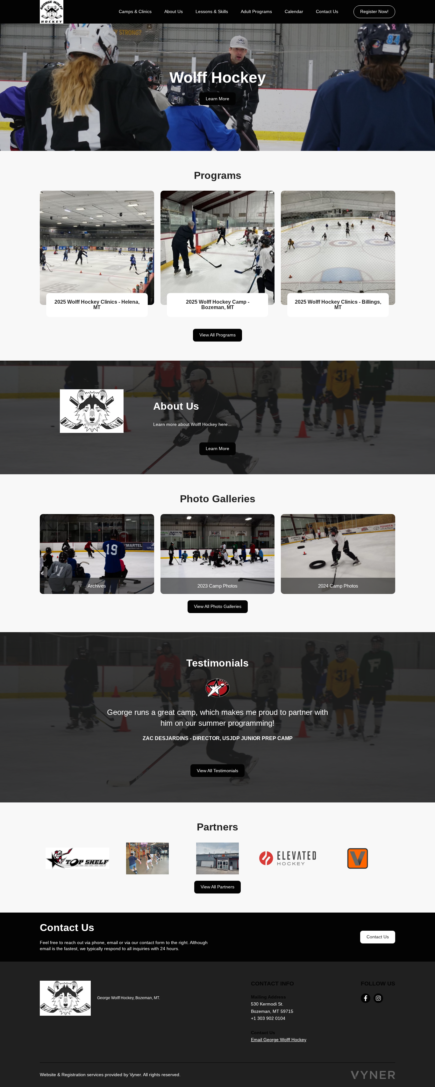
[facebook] (365, 998)
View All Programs (217, 334)
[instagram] (378, 998)
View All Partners (217, 886)
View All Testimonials (217, 770)
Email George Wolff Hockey (278, 1039)
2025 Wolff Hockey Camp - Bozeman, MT (217, 304)
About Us (173, 11)
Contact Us (327, 11)
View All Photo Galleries (217, 606)
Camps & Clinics (135, 11)
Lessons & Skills (212, 11)
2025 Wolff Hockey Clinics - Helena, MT (96, 304)
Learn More (217, 98)
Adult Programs (256, 11)
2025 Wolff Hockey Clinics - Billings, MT (338, 304)
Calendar (294, 11)
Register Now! (374, 11)
